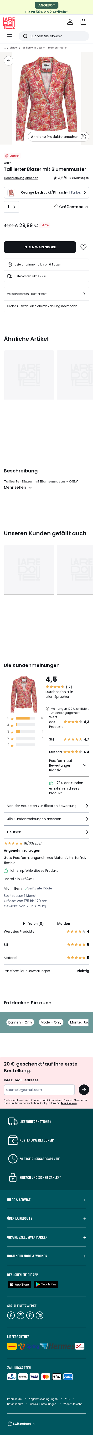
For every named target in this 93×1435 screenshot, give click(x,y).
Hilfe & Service (19, 1199)
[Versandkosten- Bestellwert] (84, 294)
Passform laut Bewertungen (60, 765)
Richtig (55, 770)
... (5, 47)
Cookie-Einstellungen (43, 1404)
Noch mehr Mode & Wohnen (27, 1256)
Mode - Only (51, 1022)
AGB (68, 1399)
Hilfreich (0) (33, 923)
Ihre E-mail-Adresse (21, 1080)
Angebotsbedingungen (43, 1399)
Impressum (14, 1399)
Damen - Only (20, 1022)
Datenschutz (15, 1404)
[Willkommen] (70, 21)
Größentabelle (73, 207)
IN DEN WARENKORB (40, 247)
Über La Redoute (19, 1218)
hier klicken (69, 1103)
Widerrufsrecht (72, 1404)
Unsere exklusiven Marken (27, 1237)
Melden (63, 923)
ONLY (7, 163)
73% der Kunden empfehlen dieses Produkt (66, 788)
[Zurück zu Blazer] (8, 60)
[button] (83, 21)
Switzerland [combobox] (22, 1424)
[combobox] (46, 807)
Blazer (14, 47)
